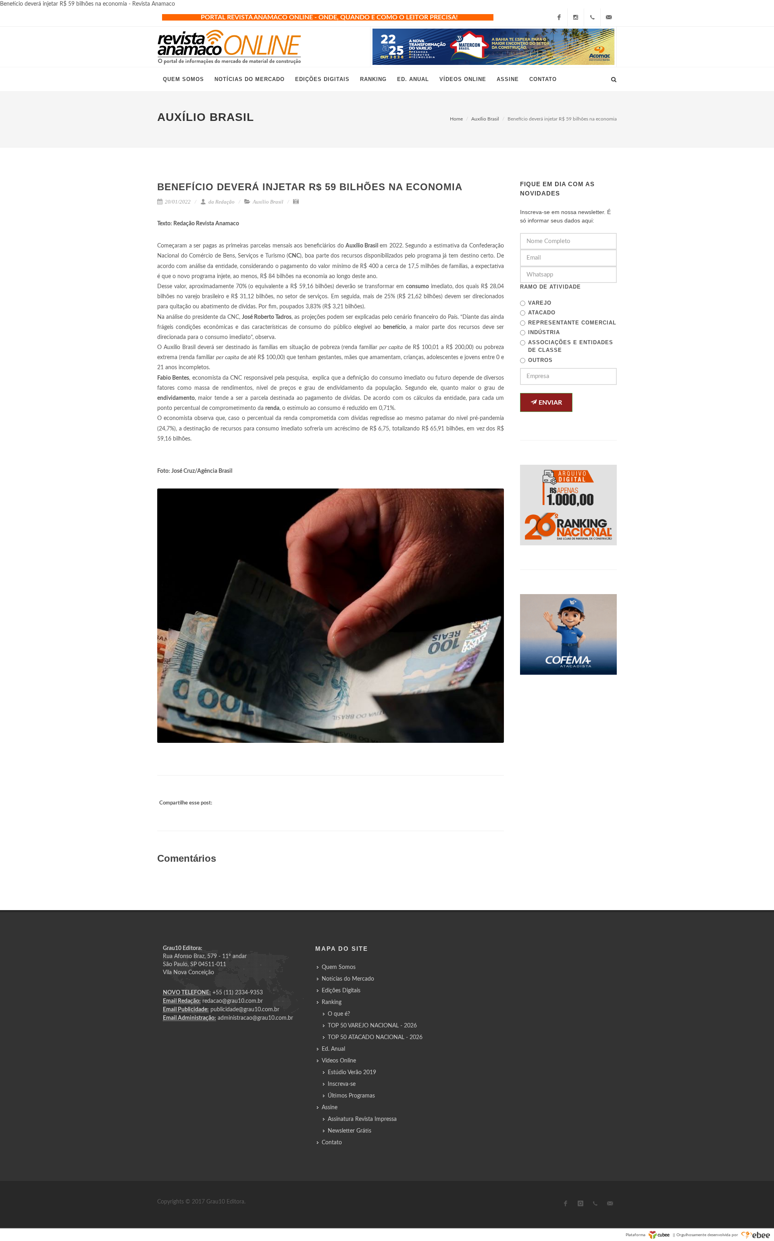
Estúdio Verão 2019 (352, 1072)
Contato (332, 1142)
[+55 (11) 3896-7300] (592, 17)
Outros (540, 360)
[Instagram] (576, 17)
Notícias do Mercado (348, 979)
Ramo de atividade (550, 287)
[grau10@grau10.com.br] (609, 17)
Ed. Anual (333, 1049)
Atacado (542, 313)
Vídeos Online (339, 1061)
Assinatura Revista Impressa (362, 1119)
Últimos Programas (351, 1096)
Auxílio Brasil (485, 118)
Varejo (539, 303)
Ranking (331, 1002)
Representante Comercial (572, 323)
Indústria (544, 332)
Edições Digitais (341, 991)
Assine (329, 1107)
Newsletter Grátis (349, 1131)
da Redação (221, 202)
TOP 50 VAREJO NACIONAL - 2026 (372, 1026)
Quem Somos (339, 967)
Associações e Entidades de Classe (570, 346)
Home (456, 118)
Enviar (549, 402)
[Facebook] (559, 17)
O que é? (339, 1014)
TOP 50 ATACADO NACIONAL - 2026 (375, 1037)
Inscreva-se (342, 1084)
